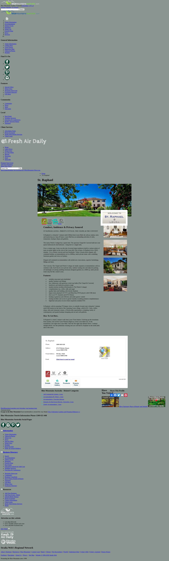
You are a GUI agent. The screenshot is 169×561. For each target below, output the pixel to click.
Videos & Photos (10, 51)
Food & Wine (9, 31)
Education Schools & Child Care (15, 466)
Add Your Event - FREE (12, 495)
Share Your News (6, 166)
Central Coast (35, 552)
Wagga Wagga (105, 552)
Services (7, 34)
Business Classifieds (11, 477)
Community (8, 103)
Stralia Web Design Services (13, 134)
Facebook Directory (11, 92)
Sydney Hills (84, 552)
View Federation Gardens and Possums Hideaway (64, 412)
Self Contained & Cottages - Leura (53, 394)
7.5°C (17, 6)
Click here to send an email (65, 359)
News (6, 33)
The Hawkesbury (57, 552)
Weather (7, 52)
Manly (43, 552)
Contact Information (11, 500)
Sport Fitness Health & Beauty (14, 479)
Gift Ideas (8, 94)
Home (7, 147)
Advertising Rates (10, 131)
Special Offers (9, 87)
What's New (8, 89)
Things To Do (9, 26)
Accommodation (10, 24)
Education (8, 109)
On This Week (9, 152)
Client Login (9, 136)
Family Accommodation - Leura (52, 404)
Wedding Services (10, 118)
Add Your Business (7, 164)
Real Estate (8, 116)
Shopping (8, 27)
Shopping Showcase (11, 90)
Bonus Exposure (10, 133)
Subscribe (8, 159)
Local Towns (9, 47)
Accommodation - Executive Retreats (53, 399)
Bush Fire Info (9, 446)
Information (8, 431)
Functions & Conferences (12, 120)
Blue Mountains (25, 552)
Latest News (8, 149)
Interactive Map (9, 49)
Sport (6, 107)
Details (49, 224)
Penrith (66, 552)
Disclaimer (11, 555)
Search (7, 456)
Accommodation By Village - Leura (53, 397)
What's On (8, 29)
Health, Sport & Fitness (12, 121)
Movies (7, 154)
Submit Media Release (12, 497)
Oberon (48, 552)
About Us (18, 555)
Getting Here (9, 45)
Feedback (4, 555)
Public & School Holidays (13, 448)
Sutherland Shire (74, 552)
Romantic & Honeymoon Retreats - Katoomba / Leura (58, 402)
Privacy (25, 555)
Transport (8, 123)
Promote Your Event (7, 163)
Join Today (4, 529)
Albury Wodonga (6, 552)
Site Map (31, 555)
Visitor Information (10, 22)
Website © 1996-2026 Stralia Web (46, 555)
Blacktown (16, 552)
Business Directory (10, 452)
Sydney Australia (94, 552)
